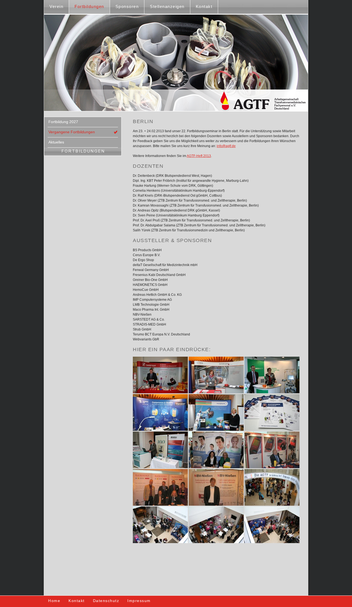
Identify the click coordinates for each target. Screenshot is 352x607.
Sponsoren (127, 6)
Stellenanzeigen (167, 6)
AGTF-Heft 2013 (199, 156)
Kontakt (204, 6)
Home (54, 600)
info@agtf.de (226, 146)
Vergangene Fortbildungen (71, 132)
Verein (56, 6)
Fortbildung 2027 (63, 122)
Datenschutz (106, 600)
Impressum (139, 600)
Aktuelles (56, 142)
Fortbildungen (89, 6)
